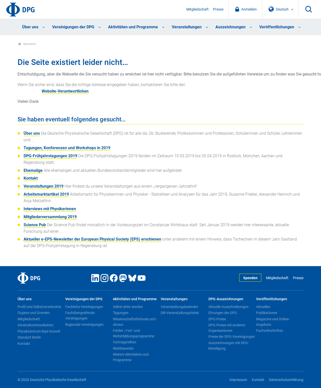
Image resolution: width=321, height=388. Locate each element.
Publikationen (266, 313)
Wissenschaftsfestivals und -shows (135, 322)
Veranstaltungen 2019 (43, 186)
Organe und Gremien (34, 313)
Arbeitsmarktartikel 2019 (46, 194)
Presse (218, 9)
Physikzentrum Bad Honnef (39, 331)
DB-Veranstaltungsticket (180, 313)
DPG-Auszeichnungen (225, 299)
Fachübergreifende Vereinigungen (80, 315)
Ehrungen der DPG (222, 313)
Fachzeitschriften (269, 331)
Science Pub (35, 224)
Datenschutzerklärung (286, 380)
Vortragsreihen (124, 342)
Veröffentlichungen (276, 27)
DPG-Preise (217, 319)
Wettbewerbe (123, 348)
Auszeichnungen (230, 27)
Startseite (29, 44)
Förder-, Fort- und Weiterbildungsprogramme (133, 333)
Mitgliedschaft (197, 9)
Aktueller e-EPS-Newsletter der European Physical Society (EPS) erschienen (92, 239)
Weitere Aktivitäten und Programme (131, 357)
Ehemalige (33, 170)
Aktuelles (263, 307)
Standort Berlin (29, 337)
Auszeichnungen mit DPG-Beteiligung (228, 345)
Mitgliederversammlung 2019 (50, 216)
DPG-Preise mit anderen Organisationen (226, 328)
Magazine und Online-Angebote (273, 322)
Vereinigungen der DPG (73, 27)
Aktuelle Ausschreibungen (228, 307)
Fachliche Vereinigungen (84, 307)
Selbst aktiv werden (128, 307)
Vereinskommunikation (35, 325)
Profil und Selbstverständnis (39, 307)
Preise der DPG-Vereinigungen (231, 337)
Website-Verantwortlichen (65, 91)
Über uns (30, 27)
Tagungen (120, 313)
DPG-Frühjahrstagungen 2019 (50, 155)
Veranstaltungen (187, 27)
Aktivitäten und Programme (133, 27)
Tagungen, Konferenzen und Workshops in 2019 (67, 147)
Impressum (238, 380)
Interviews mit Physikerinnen (50, 208)
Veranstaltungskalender (179, 307)
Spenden (250, 278)
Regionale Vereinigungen (84, 325)
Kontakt (31, 178)
